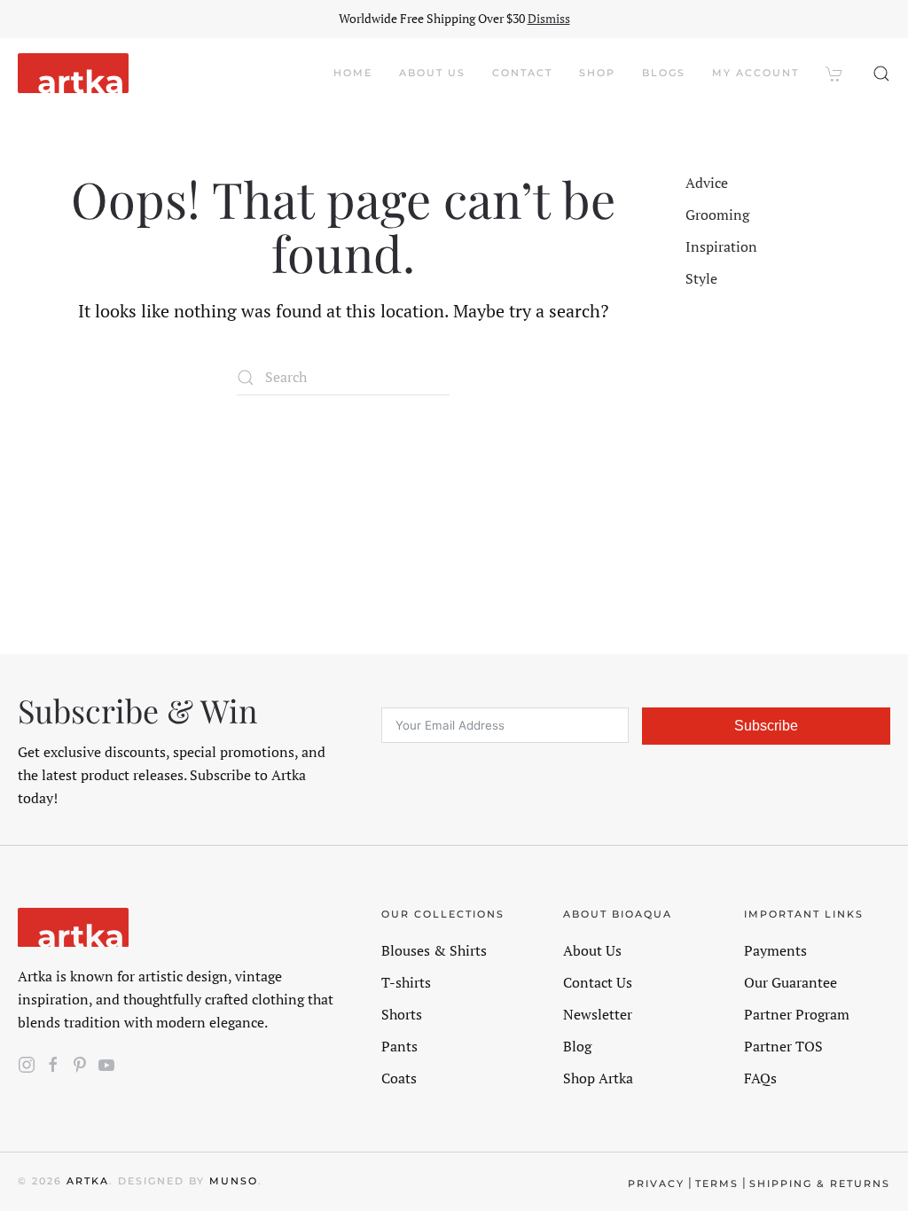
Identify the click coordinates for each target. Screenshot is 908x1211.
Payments (775, 950)
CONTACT (522, 72)
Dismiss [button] (549, 18)
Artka (88, 1181)
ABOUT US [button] (432, 72)
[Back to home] (73, 73)
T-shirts (406, 982)
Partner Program (796, 1014)
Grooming (717, 214)
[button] (881, 73)
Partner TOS (783, 1046)
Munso (233, 1181)
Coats (399, 1078)
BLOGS (663, 72)
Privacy (656, 1183)
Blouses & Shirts (434, 950)
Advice (706, 182)
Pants (399, 1046)
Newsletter (597, 1014)
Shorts (401, 1014)
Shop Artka (598, 1078)
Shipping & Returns (819, 1183)
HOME (352, 72)
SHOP (597, 72)
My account (755, 72)
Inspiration (721, 246)
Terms (717, 1183)
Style (701, 278)
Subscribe (766, 725)
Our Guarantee (790, 982)
